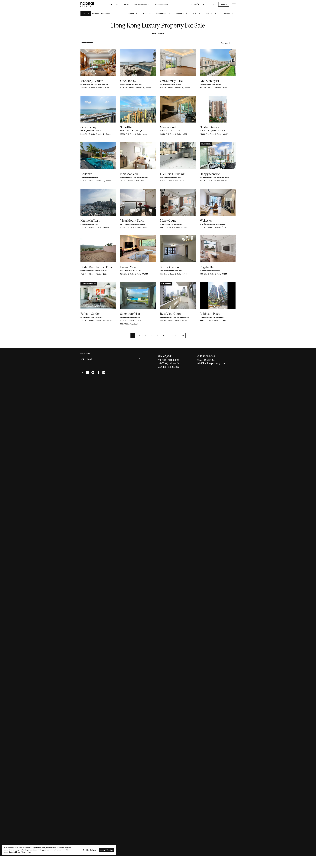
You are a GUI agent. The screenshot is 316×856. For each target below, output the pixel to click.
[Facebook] (98, 373)
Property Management (142, 4)
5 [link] (157, 335)
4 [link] (151, 335)
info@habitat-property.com (211, 363)
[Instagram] (87, 373)
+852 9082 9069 (206, 359)
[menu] (234, 4)
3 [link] (145, 335)
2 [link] (139, 335)
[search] (122, 13)
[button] (182, 335)
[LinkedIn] (82, 373)
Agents (126, 4)
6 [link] (164, 335)
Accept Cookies (106, 850)
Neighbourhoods (161, 4)
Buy (110, 4)
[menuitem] (82, 373)
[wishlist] (213, 4)
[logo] (87, 4)
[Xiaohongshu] (103, 373)
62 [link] (176, 335)
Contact (223, 4)
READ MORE (158, 33)
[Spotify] (92, 373)
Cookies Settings (89, 850)
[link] (183, 335)
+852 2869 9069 (206, 356)
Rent (118, 4)
